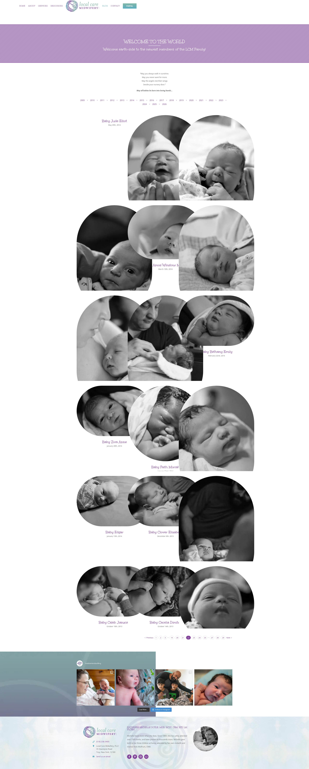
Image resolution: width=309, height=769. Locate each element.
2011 (102, 100)
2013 (122, 100)
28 (218, 637)
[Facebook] (129, 757)
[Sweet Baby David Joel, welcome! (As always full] (135, 687)
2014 (132, 100)
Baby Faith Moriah (165, 467)
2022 (211, 100)
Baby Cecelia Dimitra (165, 622)
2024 (144, 104)
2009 (82, 100)
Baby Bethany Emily (216, 351)
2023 (221, 100)
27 (212, 637)
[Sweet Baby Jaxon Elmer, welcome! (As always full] (96, 687)
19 (172, 637)
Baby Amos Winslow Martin (165, 265)
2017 (161, 100)
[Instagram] (140, 757)
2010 (92, 100)
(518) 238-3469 (102, 741)
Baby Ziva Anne (114, 442)
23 (194, 637)
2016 (152, 100)
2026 (164, 104)
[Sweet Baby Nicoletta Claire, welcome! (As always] (213, 687)
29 (223, 637)
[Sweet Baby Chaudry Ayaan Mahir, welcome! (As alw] (174, 687)
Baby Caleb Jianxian (114, 622)
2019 (181, 100)
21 (183, 637)
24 (199, 637)
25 (205, 637)
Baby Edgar (114, 532)
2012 (112, 100)
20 (177, 637)
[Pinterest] (135, 757)
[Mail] (146, 757)
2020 (191, 100)
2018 (171, 100)
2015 (142, 100)
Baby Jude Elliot (114, 121)
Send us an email (103, 756)
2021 (201, 100)
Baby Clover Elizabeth (165, 532)
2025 (154, 104)
